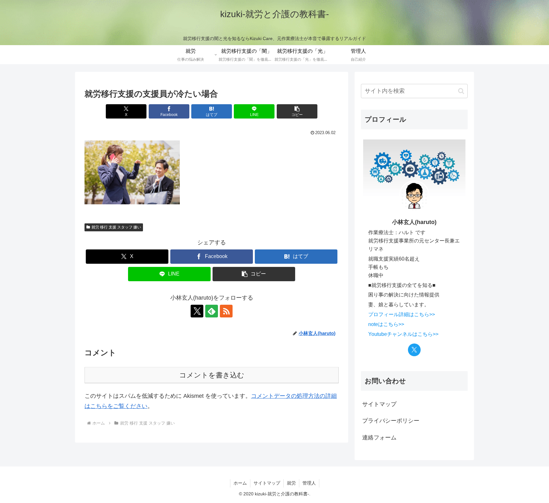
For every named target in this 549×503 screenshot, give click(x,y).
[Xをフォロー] (197, 311)
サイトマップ (379, 404)
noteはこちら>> (386, 324)
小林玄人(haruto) (414, 222)
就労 (291, 483)
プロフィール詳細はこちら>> (401, 314)
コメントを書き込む (211, 375)
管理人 (309, 483)
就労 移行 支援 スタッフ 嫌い (116, 227)
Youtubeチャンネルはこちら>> (403, 334)
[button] (297, 111)
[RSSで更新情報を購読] (226, 311)
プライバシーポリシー (390, 421)
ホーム (240, 483)
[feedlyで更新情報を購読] (211, 311)
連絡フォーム (379, 437)
